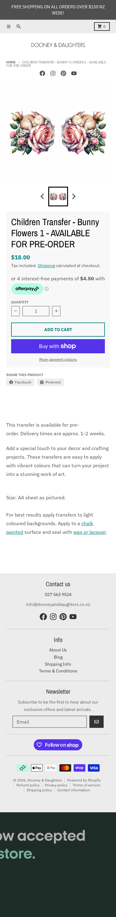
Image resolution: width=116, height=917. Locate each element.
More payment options (58, 359)
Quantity (19, 302)
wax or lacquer (89, 532)
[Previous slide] (42, 196)
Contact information (73, 790)
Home (11, 62)
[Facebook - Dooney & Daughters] (42, 73)
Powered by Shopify (84, 780)
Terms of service (86, 785)
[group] (58, 196)
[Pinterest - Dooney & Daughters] (63, 73)
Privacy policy (56, 785)
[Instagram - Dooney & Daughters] (53, 73)
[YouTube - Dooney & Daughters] (74, 73)
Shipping (46, 265)
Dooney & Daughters (45, 780)
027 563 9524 (58, 594)
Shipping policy (39, 790)
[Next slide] (73, 196)
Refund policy (28, 785)
